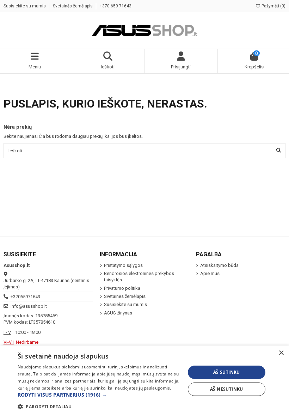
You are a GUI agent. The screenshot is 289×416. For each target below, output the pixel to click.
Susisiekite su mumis (25, 6)
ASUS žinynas (118, 313)
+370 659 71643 (115, 6)
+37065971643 (25, 296)
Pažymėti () (272, 6)
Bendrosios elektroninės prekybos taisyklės (139, 276)
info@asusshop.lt (29, 306)
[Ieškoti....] (278, 150)
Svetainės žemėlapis (73, 6)
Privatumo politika (122, 288)
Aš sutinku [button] (226, 372)
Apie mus (210, 273)
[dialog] (144, 380)
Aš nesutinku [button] (226, 389)
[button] (99, 395)
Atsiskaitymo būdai (220, 265)
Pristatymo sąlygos (123, 265)
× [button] (281, 353)
